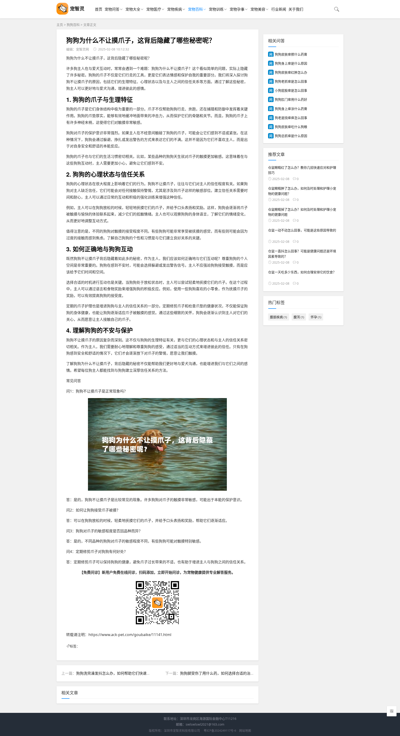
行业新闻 (278, 9)
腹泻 (299, 317)
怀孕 (316, 317)
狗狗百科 (73, 24)
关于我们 (295, 9)
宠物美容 (257, 9)
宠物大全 (132, 9)
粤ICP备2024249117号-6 (220, 731)
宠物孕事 (237, 9)
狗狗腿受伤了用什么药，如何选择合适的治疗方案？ (222, 673)
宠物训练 (216, 9)
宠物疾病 (174, 9)
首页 (98, 9)
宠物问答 (112, 9)
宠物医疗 (153, 9)
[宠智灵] (62, 13)
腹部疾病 (278, 317)
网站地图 (245, 731)
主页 (59, 24)
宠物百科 (195, 9)
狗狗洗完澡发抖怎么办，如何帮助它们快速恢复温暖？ (120, 673)
